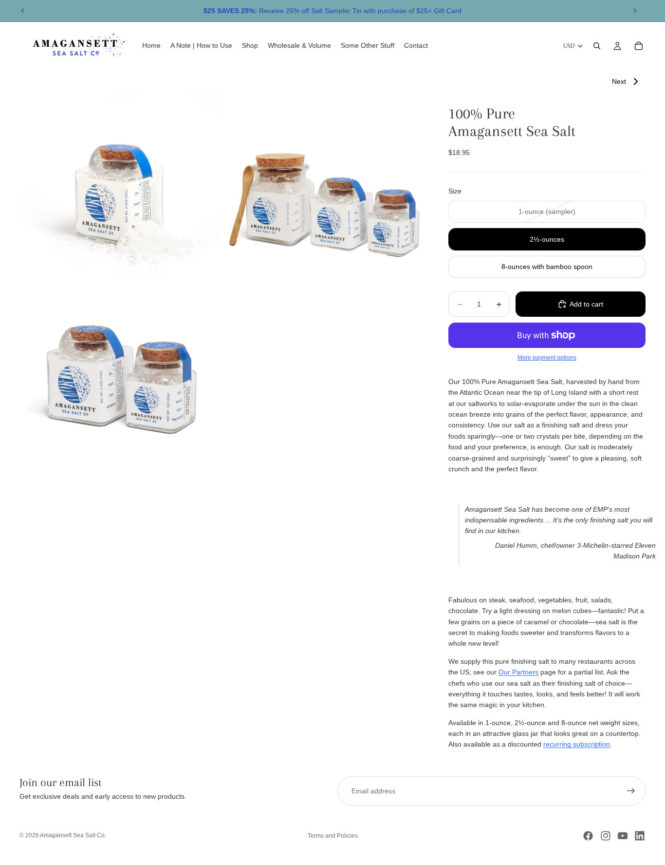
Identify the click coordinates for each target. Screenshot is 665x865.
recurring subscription (576, 744)
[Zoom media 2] (324, 194)
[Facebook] (588, 836)
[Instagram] (605, 836)
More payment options (546, 357)
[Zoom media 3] (120, 376)
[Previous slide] (23, 10)
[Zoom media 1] (120, 194)
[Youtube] (622, 836)
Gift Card (448, 11)
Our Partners (518, 672)
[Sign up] (631, 791)
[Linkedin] (640, 836)
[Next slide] (635, 10)
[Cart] (638, 46)
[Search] (597, 46)
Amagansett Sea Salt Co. (73, 835)
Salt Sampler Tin (336, 11)
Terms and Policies (333, 835)
